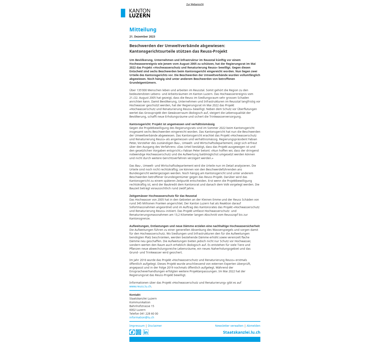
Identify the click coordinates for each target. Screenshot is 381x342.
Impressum (137, 326)
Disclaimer (155, 326)
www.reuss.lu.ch (140, 286)
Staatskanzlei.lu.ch (241, 332)
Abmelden (253, 326)
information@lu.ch (141, 317)
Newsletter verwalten (229, 326)
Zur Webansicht (195, 4)
